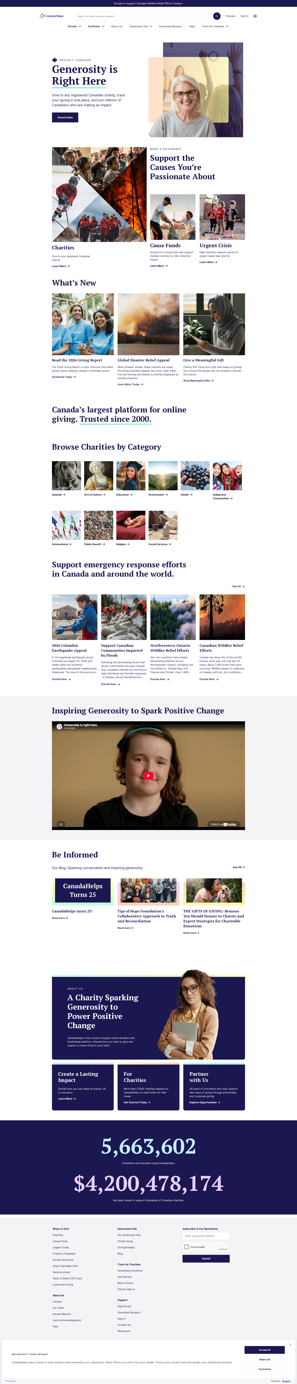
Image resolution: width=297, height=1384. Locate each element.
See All (236, 586)
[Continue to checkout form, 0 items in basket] (256, 16)
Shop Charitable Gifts (65, 1266)
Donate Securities (63, 1259)
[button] (290, 1345)
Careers (57, 1301)
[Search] (217, 16)
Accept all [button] (264, 1350)
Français (230, 16)
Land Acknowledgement (67, 1320)
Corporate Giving (63, 1284)
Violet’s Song (125, 1241)
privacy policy (126, 1362)
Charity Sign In (126, 1289)
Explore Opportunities (203, 1102)
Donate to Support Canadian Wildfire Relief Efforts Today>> (148, 3)
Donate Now (65, 117)
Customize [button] (264, 1369)
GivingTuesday (126, 1247)
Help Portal (124, 1306)
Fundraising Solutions (130, 1270)
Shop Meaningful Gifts (197, 380)
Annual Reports (62, 1314)
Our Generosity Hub (129, 1235)
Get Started (124, 1276)
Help (192, 26)
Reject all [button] (264, 1359)
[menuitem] (74, 26)
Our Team (58, 1307)
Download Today (62, 376)
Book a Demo (125, 1283)
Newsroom (124, 1331)
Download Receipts (170, 26)
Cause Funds (60, 1241)
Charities (58, 1235)
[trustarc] (286, 1381)
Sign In (244, 16)
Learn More (59, 266)
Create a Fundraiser (64, 1253)
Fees (55, 1326)
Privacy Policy (10, 1381)
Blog (120, 1253)
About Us (116, 26)
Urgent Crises (61, 1247)
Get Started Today (135, 1102)
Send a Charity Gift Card (67, 1278)
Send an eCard (61, 1272)
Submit (206, 1258)
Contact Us (124, 1324)
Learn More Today (129, 384)
